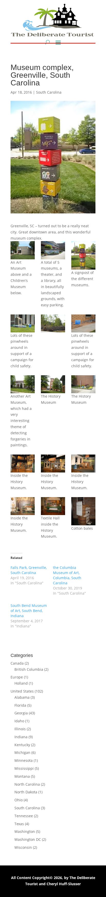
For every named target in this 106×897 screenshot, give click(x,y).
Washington (24, 831)
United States (22, 691)
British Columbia (28, 669)
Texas (19, 823)
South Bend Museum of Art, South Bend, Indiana (29, 610)
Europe (17, 677)
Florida (20, 705)
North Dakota (25, 792)
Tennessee (23, 815)
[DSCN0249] (53, 463)
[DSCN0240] (83, 255)
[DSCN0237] (22, 250)
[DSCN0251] (22, 506)
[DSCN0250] (83, 463)
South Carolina (48, 92)
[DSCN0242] (22, 323)
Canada (17, 663)
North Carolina (27, 784)
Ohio (18, 799)
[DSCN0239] (53, 250)
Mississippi (24, 768)
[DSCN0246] (53, 384)
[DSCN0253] (83, 511)
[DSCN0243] (53, 323)
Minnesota (23, 760)
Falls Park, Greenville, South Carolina (29, 570)
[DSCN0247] (83, 384)
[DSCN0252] (53, 506)
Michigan (22, 752)
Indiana (21, 736)
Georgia (21, 713)
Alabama (22, 697)
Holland (21, 683)
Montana (22, 776)
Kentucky (22, 744)
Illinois (20, 728)
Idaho (19, 720)
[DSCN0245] (22, 384)
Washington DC (27, 839)
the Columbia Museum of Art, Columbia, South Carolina (67, 575)
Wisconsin (23, 847)
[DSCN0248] (22, 463)
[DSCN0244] (83, 323)
